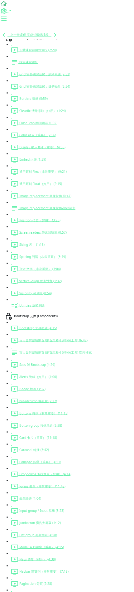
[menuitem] (5, 11)
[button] (3, 3)
